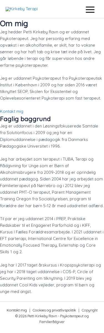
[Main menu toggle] (90, 9)
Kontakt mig (17, 310)
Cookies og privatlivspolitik (54, 310)
